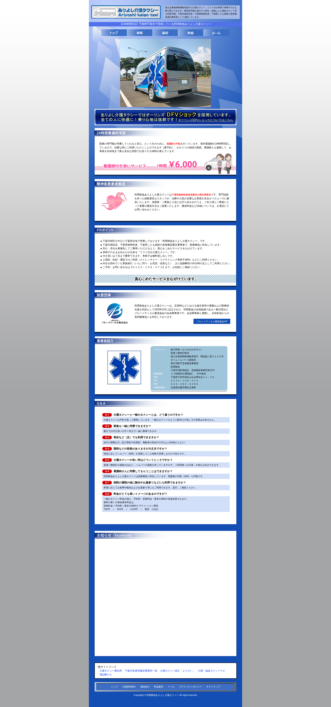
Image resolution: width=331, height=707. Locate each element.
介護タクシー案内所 (111, 670)
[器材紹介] (165, 32)
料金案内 (158, 686)
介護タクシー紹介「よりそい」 (177, 670)
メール (171, 686)
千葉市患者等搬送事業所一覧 (141, 670)
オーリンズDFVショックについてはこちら (205, 120)
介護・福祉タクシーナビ (211, 670)
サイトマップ (213, 686)
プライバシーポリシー (190, 686)
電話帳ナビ (106, 674)
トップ (114, 686)
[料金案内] (190, 32)
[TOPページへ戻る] (114, 32)
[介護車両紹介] (139, 32)
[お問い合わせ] (216, 32)
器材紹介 (145, 686)
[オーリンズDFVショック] (165, 124)
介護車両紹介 (129, 686)
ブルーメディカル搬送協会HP (212, 321)
